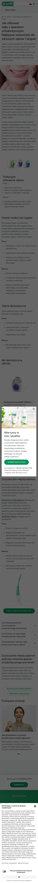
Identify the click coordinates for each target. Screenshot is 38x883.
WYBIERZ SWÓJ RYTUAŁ (16, 462)
